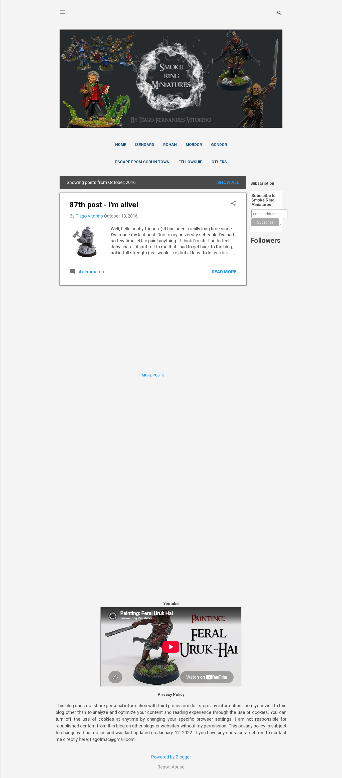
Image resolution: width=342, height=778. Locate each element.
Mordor (194, 144)
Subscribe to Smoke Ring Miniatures (263, 200)
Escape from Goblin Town (142, 162)
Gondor (219, 144)
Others (219, 162)
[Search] (279, 13)
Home (120, 144)
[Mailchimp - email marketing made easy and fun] (280, 224)
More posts (153, 375)
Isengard (144, 144)
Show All (228, 182)
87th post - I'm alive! (104, 204)
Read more (224, 271)
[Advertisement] (266, 367)
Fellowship (191, 162)
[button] (233, 204)
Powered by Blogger (171, 756)
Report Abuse (171, 766)
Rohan (170, 144)
